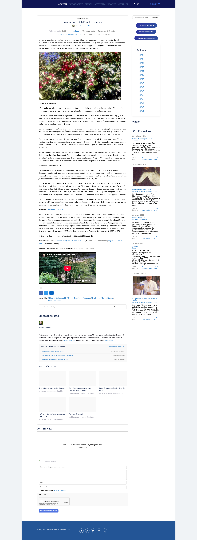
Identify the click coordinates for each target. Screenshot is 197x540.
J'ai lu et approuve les (53, 490)
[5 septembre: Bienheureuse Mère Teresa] (146, 285)
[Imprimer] (105, 531)
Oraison (95, 298)
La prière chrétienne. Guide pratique (70, 241)
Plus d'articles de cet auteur (117, 346)
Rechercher (155, 17)
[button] (155, 4)
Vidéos (135, 141)
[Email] (99, 531)
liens (134, 248)
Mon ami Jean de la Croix (141, 189)
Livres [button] (88, 4)
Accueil (62, 4)
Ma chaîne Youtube (146, 32)
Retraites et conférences (146, 38)
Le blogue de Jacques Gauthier (69, 34)
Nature (110, 298)
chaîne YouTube (69, 340)
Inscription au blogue (146, 25)
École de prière (55, 301)
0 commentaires (103, 34)
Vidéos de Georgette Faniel (142, 139)
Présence (86, 298)
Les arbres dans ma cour (114, 307)
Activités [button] (99, 4)
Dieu (70, 298)
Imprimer (75, 31)
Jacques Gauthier (84, 26)
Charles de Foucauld (55, 210)
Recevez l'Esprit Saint (76, 414)
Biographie (76, 4)
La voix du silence (138, 218)
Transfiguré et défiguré (50, 307)
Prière (102, 298)
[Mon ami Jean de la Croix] (146, 176)
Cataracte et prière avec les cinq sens (52, 388)
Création (77, 298)
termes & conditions (60, 490)
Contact (123, 4)
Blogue (112, 4)
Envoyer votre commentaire (48, 510)
